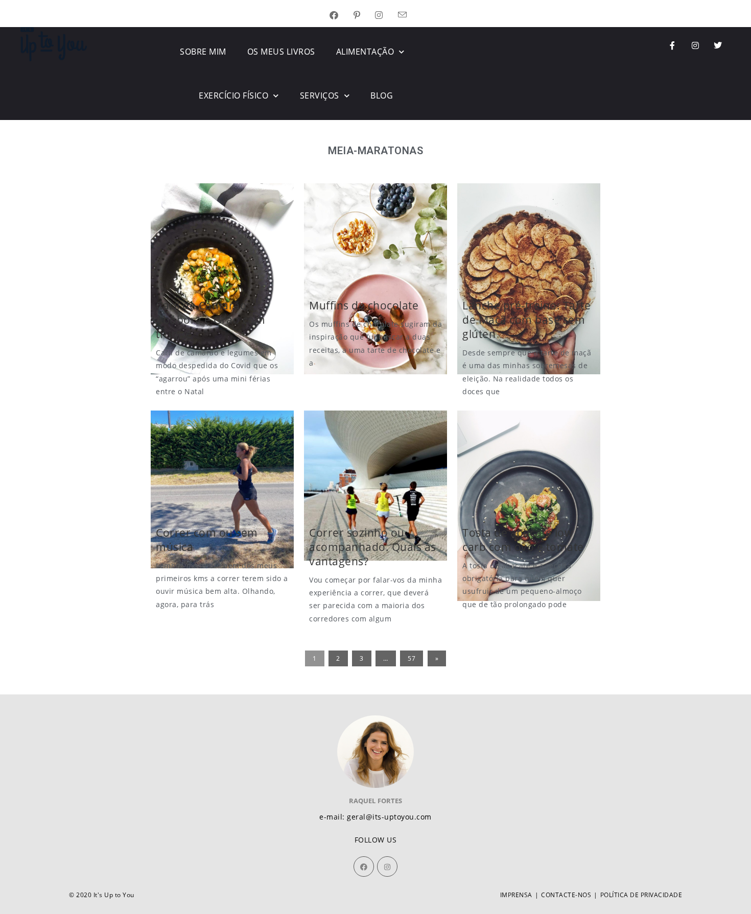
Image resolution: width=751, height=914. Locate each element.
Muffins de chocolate (363, 305)
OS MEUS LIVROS (281, 51)
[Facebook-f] (673, 45)
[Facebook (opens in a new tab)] (342, 15)
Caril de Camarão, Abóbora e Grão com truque (210, 319)
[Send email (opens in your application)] (410, 15)
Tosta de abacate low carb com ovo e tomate (523, 539)
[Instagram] (695, 45)
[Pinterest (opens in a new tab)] (364, 15)
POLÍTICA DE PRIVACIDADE (641, 895)
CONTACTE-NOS (566, 895)
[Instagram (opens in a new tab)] (386, 15)
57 (411, 658)
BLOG (381, 95)
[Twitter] (718, 45)
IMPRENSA (516, 895)
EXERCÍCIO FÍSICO (233, 95)
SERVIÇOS (319, 95)
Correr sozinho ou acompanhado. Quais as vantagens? (372, 546)
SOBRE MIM (203, 51)
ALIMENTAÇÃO (365, 51)
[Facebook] (364, 866)
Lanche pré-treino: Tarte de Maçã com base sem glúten (526, 319)
